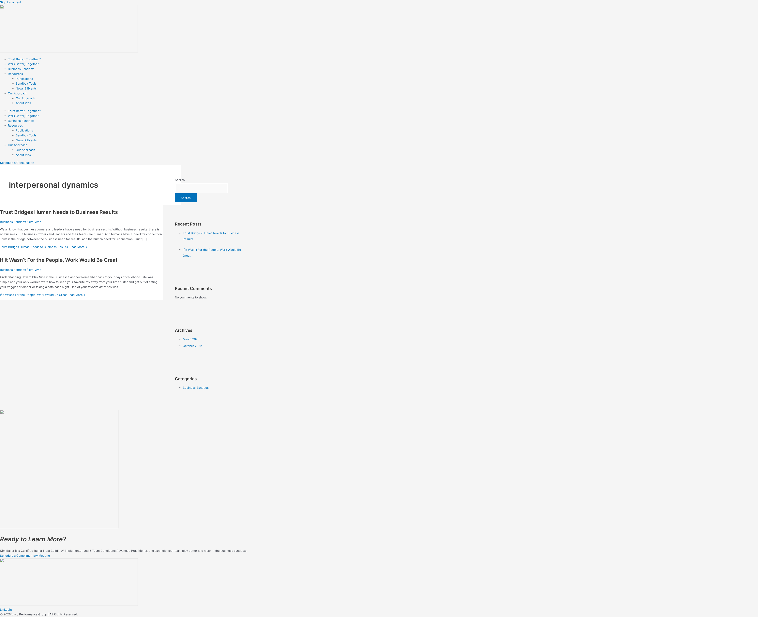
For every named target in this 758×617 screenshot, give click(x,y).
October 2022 (192, 346)
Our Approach (17, 93)
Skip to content (10, 2)
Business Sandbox (21, 69)
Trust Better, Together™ (24, 59)
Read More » (43, 247)
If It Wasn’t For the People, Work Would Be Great (58, 260)
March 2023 (191, 339)
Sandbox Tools (26, 83)
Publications (24, 79)
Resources (15, 74)
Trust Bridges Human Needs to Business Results (59, 212)
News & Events (26, 88)
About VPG (23, 103)
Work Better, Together (23, 64)
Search (180, 180)
